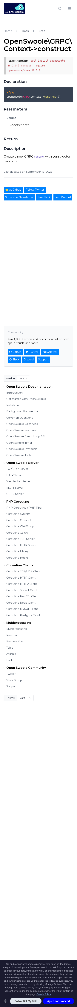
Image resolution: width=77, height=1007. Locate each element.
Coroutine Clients (19, 565)
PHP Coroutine (17, 501)
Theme (10, 697)
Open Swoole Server (22, 463)
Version (10, 378)
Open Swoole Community (26, 668)
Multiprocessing (18, 623)
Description (15, 148)
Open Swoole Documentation (29, 386)
